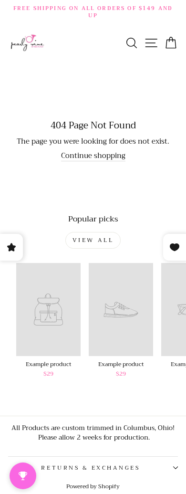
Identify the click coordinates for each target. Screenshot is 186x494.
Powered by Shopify (93, 486)
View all (93, 240)
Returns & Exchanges (90, 468)
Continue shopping (93, 156)
